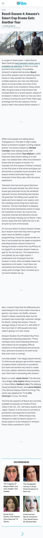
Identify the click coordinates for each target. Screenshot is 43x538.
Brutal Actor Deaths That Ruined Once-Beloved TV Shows (12, 518)
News (4, 10)
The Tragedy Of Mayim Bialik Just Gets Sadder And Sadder (11, 487)
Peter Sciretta (9, 26)
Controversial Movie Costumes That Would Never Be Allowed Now (30, 518)
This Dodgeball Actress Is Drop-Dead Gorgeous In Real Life (30, 488)
